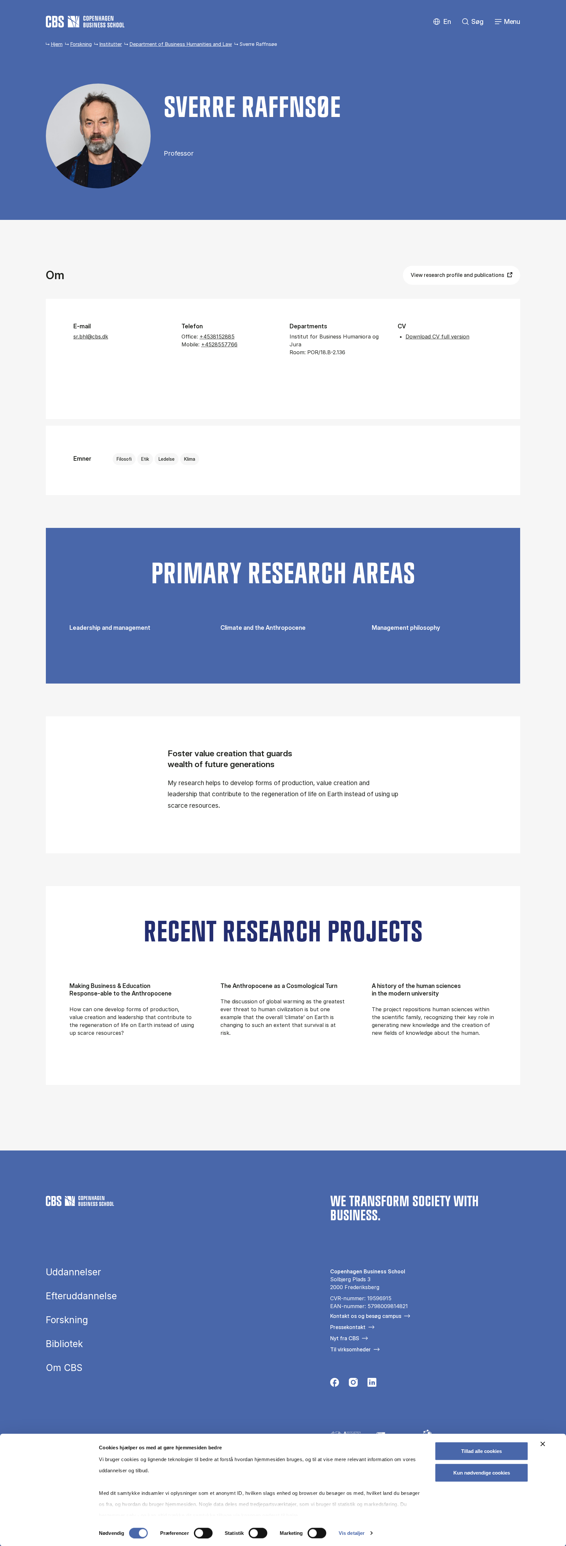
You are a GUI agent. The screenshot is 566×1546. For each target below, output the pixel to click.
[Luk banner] (542, 1444)
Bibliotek (64, 1343)
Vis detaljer (352, 1533)
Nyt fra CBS (344, 1338)
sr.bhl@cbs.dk (90, 336)
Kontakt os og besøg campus (365, 1316)
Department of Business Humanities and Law (180, 44)
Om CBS (64, 1367)
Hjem (57, 44)
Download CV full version (437, 336)
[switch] (203, 1533)
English (442, 21)
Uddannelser (73, 1272)
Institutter (110, 44)
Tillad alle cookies (481, 1451)
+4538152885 (217, 336)
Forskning (81, 44)
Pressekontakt (348, 1327)
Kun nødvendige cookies (481, 1472)
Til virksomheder (350, 1349)
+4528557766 (219, 344)
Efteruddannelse (81, 1296)
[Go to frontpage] (85, 22)
